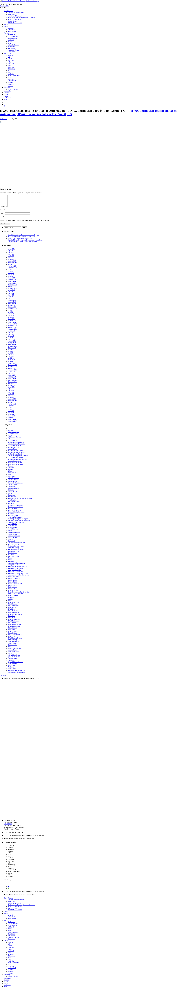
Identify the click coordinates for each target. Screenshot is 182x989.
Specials (6, 92)
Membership (7, 91)
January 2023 (12, 322)
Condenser (11, 490)
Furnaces (10, 539)
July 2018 (10, 409)
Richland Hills (12, 80)
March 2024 (11, 298)
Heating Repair (12, 582)
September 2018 (12, 406)
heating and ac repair (14, 565)
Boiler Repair (12, 476)
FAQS (6, 94)
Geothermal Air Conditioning (16, 542)
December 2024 (12, 283)
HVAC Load (11, 617)
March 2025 (11, 278)
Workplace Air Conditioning (16, 672)
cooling (10, 493)
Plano (9, 77)
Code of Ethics (12, 21)
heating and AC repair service (16, 568)
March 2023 (11, 319)
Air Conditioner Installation (16, 442)
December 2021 (12, 344)
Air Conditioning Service (15, 457)
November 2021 (12, 346)
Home (5, 24)
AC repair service (13, 433)
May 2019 (11, 392)
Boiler (9, 474)
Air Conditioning (13, 36)
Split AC (10, 653)
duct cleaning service (14, 501)
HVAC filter (11, 609)
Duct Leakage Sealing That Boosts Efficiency (21, 236)
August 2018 (11, 407)
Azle (9, 57)
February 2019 (12, 397)
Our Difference (8, 11)
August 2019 (11, 387)
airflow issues (12, 473)
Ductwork (11, 513)
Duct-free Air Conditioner (15, 507)
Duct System (11, 503)
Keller (9, 72)
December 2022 (12, 324)
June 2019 (11, 390)
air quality (11, 469)
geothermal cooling (13, 544)
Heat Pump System (13, 556)
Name (2, 210)
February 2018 (12, 417)
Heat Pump (11, 554)
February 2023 (12, 320)
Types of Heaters (13, 663)
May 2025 (11, 274)
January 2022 (12, 342)
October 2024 (12, 286)
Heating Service (12, 585)
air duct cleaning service (15, 462)
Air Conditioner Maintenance (16, 444)
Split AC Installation (14, 655)
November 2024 (12, 285)
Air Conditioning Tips (14, 461)
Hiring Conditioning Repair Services (18, 592)
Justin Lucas (3, 119)
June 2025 (11, 273)
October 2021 (12, 348)
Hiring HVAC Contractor (15, 593)
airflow (10, 471)
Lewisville (11, 74)
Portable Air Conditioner (15, 648)
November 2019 (12, 382)
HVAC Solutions (13, 631)
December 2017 (12, 421)
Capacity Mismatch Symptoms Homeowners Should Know (25, 240)
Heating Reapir (12, 580)
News (9, 646)
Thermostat (11, 660)
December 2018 (12, 400)
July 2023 (10, 312)
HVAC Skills (12, 629)
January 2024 (12, 302)
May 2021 (11, 356)
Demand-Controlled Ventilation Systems (20, 498)
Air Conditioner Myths (14, 445)
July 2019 (10, 388)
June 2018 (11, 411)
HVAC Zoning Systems (15, 638)
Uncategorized (12, 665)
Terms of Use (30, 838)
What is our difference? (15, 16)
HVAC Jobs (11, 616)
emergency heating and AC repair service (20, 520)
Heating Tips (11, 588)
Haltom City (11, 69)
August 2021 (11, 351)
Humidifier (11, 597)
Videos (6, 96)
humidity (10, 599)
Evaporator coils (12, 525)
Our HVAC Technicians (15, 19)
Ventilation (11, 667)
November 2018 (12, 402)
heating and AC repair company (17, 566)
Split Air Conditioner (14, 657)
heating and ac (12, 561)
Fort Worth (11, 63)
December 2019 (12, 380)
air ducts (10, 466)
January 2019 (12, 399)
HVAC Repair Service (14, 624)
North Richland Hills (14, 75)
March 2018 (11, 416)
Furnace (10, 530)
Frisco (9, 65)
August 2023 (11, 310)
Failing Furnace (12, 527)
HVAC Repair (12, 622)
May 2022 (11, 336)
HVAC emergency (13, 605)
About (6, 26)
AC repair (11, 430)
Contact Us (7, 98)
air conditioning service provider (17, 459)
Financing (7, 87)
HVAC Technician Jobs (15, 634)
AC (9, 428)
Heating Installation (13, 576)
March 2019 (11, 395)
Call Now (3, 675)
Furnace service (12, 537)
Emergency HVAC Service (16, 522)
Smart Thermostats (13, 651)
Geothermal (11, 48)
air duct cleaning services (15, 464)
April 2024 (11, 296)
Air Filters (11, 467)
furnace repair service (14, 536)
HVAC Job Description (15, 614)
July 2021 (10, 353)
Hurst (9, 70)
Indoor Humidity (13, 643)
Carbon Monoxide (13, 481)
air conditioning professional (16, 452)
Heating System (12, 587)
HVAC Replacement (14, 626)
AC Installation (12, 38)
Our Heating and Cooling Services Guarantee (21, 17)
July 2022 (10, 332)
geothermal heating (13, 547)
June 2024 (11, 293)
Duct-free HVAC (13, 508)
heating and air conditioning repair (18, 573)
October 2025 (12, 266)
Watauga (10, 86)
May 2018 (11, 412)
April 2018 (11, 414)
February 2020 (12, 377)
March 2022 (11, 339)
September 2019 (12, 385)
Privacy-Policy (8, 838)
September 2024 (12, 288)
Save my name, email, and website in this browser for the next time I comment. (25, 220)
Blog (5, 99)
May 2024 (11, 295)
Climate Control (12, 484)
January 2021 (12, 363)
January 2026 (12, 261)
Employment (11, 29)
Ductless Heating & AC (15, 510)
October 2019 (12, 383)
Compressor (11, 486)
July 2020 (10, 373)
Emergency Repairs (13, 50)
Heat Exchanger (12, 553)
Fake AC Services (13, 529)
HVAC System (12, 633)
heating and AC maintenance (16, 563)
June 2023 (11, 314)
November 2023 (12, 305)
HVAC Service (12, 628)
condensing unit (12, 491)
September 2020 (12, 370)
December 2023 (12, 303)
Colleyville (11, 60)
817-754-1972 (4, 6)
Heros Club (11, 14)
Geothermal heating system (16, 549)
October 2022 (12, 327)
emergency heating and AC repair (18, 519)
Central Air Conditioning (15, 483)
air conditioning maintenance (16, 450)
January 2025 (12, 281)
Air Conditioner (12, 440)
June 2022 (11, 334)
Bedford (10, 58)
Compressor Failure (13, 488)
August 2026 (11, 249)
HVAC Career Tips (13, 602)
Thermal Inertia (12, 658)
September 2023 (12, 308)
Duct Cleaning (12, 500)
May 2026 (11, 254)
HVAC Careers (12, 604)
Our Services (11, 34)
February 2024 (12, 300)
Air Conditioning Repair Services (18, 455)
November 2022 (12, 325)
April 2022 (11, 337)
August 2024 (11, 290)
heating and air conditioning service (18, 575)
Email (2, 213)
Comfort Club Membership (16, 12)
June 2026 (11, 252)
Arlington (10, 55)
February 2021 (12, 361)
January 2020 (12, 378)
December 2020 (12, 365)
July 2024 (10, 291)
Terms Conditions (19, 838)
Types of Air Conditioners (15, 662)
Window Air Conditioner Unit (16, 670)
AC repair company (13, 432)
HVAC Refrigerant (13, 621)
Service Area (7, 53)
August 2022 (11, 331)
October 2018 (12, 404)
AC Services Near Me (14, 437)
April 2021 (11, 358)
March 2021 (11, 360)
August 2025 (11, 269)
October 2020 (12, 368)
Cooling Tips (11, 495)
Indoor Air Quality (13, 45)
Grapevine (11, 67)
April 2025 (11, 276)
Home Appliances (13, 595)
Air (9, 438)
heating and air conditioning (16, 571)
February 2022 (12, 341)
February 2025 (12, 279)
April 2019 (11, 394)
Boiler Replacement (13, 478)
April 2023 (11, 317)
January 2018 (12, 419)
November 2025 (12, 264)
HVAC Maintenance (14, 619)
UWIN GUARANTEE (15, 23)
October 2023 (12, 307)
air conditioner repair (14, 447)
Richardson (11, 79)
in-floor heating (12, 639)
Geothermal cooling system (16, 546)
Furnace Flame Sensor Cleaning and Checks (21, 238)
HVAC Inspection (13, 611)
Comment (3, 206)
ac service (10, 435)
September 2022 (12, 329)
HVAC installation (13, 612)
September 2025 (12, 268)
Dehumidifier (12, 496)
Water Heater (11, 668)
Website (2, 217)
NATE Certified (12, 645)
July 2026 (10, 250)
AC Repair (11, 40)
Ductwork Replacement (15, 517)
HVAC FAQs (12, 607)
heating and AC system (14, 570)
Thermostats (11, 52)
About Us (10, 28)
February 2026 (12, 259)
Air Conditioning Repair (15, 454)
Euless (9, 62)
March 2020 (11, 375)
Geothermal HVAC (13, 551)
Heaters (10, 558)
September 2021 (12, 349)
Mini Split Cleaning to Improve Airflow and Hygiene (23, 235)
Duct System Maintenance (15, 505)
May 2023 (11, 315)
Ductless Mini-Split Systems (16, 512)
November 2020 (12, 366)
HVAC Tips (11, 636)
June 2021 (11, 354)
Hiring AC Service (13, 590)
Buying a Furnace (13, 479)
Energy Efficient (12, 524)
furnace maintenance (14, 532)
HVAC (10, 43)
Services (6, 33)
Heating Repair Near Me (15, 583)
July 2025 (10, 271)
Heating (10, 41)
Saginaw (10, 82)
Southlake (11, 84)
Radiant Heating (12, 650)
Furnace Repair (12, 534)
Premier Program (13, 89)
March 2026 (11, 257)
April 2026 (11, 256)
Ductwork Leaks (13, 515)
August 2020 (11, 371)
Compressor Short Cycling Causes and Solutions (22, 241)
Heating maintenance (14, 578)
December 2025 (12, 262)
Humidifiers (11, 46)
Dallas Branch (12, 31)
